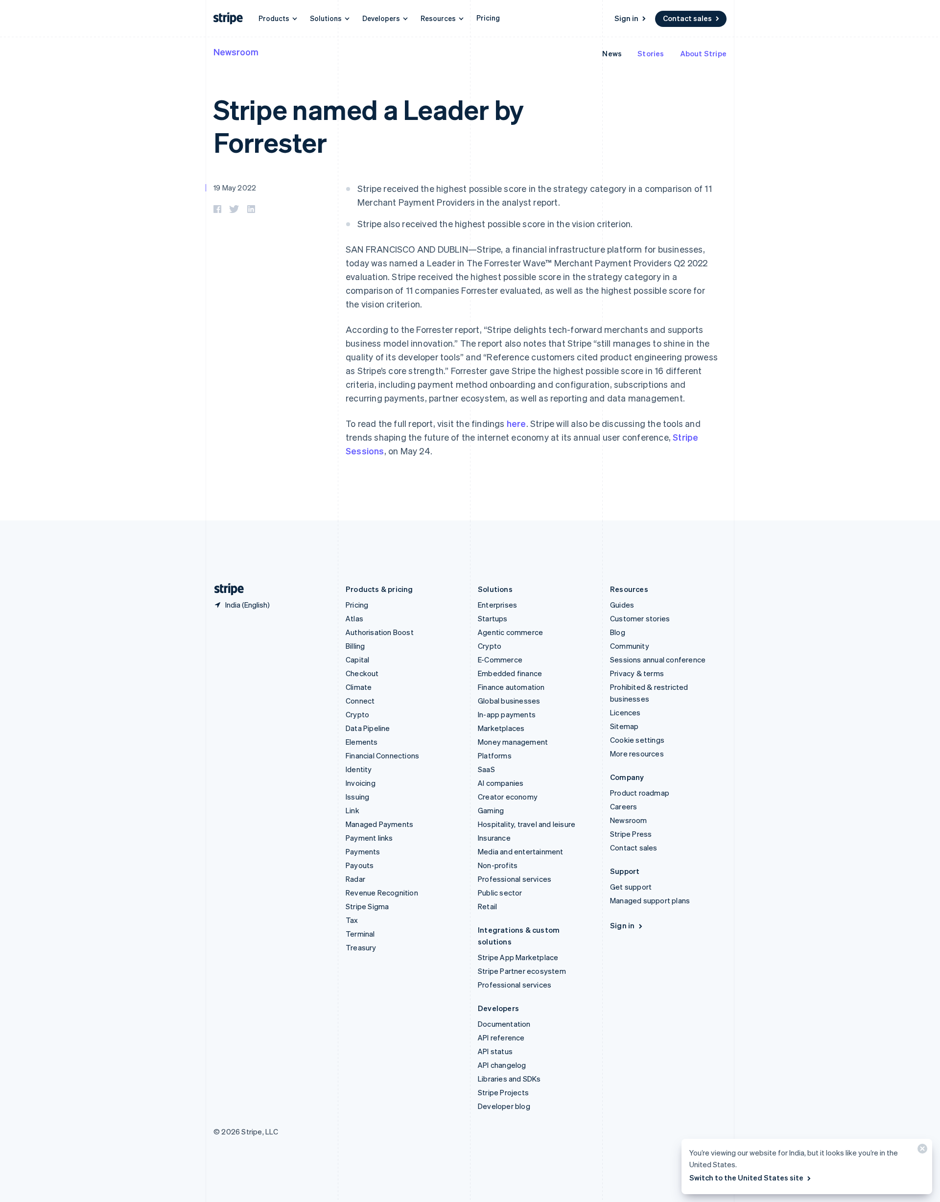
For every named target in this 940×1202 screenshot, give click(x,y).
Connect (360, 701)
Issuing (357, 796)
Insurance (494, 838)
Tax (352, 920)
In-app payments (507, 714)
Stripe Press (631, 834)
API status (495, 1051)
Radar (355, 879)
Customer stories (640, 618)
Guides (622, 605)
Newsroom (235, 51)
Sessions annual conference (657, 659)
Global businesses (509, 701)
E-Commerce (500, 659)
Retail (487, 906)
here (516, 423)
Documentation (504, 1024)
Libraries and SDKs (509, 1079)
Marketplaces (501, 728)
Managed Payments (379, 824)
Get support (631, 887)
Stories (650, 53)
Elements (362, 742)
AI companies (500, 783)
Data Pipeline (368, 728)
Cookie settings (637, 740)
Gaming (491, 810)
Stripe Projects (503, 1092)
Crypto (357, 714)
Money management (513, 742)
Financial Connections (382, 755)
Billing (355, 646)
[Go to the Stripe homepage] (225, 589)
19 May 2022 (234, 187)
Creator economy (508, 796)
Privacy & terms (637, 673)
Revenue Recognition (382, 892)
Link (352, 810)
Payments (363, 851)
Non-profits (497, 865)
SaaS (486, 769)
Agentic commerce (510, 632)
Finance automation (511, 687)
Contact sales (687, 18)
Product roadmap (639, 793)
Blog (617, 632)
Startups (493, 618)
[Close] (921, 1151)
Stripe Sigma (367, 906)
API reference (501, 1037)
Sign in (626, 18)
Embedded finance (510, 673)
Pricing (488, 17)
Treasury (361, 947)
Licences (625, 712)
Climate (359, 687)
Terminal (360, 934)
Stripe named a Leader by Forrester (368, 125)
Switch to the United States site (746, 1177)
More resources (637, 753)
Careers (623, 806)
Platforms (495, 755)
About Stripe (703, 53)
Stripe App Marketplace (518, 957)
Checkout (362, 673)
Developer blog (504, 1106)
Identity (359, 769)
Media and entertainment (521, 851)
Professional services (514, 879)
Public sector (500, 892)
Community (629, 646)
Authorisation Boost (380, 632)
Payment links (369, 838)
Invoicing (361, 783)
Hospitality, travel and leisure (526, 824)
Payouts (360, 865)
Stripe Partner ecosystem (522, 971)
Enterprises (497, 605)
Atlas (354, 618)
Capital (357, 659)
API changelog (502, 1065)
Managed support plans (650, 900)
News (612, 53)
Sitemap (624, 726)
